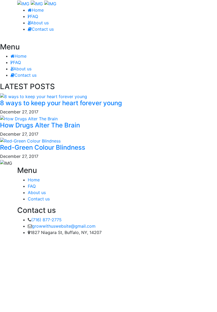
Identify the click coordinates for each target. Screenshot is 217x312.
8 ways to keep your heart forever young (61, 103)
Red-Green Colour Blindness (42, 147)
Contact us (43, 29)
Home (38, 10)
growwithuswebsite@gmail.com (64, 226)
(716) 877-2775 (46, 219)
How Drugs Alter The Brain (40, 125)
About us (40, 22)
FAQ (34, 16)
